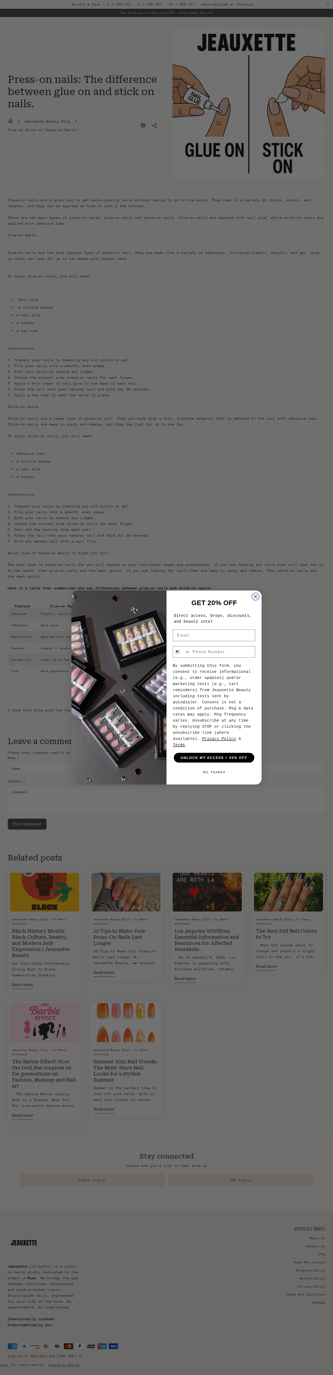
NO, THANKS (214, 772)
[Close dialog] (255, 596)
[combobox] (181, 652)
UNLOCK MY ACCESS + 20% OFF (214, 758)
